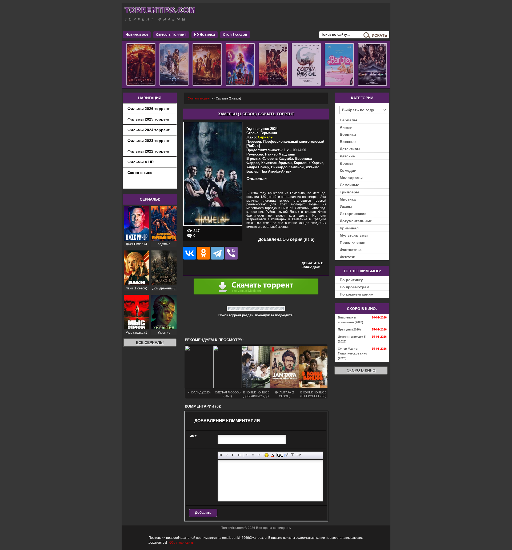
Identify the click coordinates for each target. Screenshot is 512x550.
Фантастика (351, 250)
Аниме (346, 127)
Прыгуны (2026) (349, 329)
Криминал (349, 228)
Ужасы (346, 206)
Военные (348, 142)
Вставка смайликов (266, 455)
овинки (204, 35)
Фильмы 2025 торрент (148, 119)
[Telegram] (217, 253)
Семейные (349, 185)
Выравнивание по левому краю (247, 455)
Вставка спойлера (298, 455)
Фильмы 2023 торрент (148, 140)
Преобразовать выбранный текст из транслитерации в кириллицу (292, 455)
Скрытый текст (280, 455)
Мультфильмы (354, 235)
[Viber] (231, 253)
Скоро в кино (140, 172)
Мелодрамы (351, 178)
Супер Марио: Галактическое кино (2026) (352, 353)
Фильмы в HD (140, 162)
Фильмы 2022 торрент (148, 151)
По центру (253, 455)
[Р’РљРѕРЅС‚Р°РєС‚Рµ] (189, 253)
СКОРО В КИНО (361, 370)
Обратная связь (181, 542)
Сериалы (265, 137)
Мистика (348, 199)
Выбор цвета (273, 455)
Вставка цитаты (286, 455)
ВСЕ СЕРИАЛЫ (150, 342)
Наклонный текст (227, 455)
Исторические (353, 214)
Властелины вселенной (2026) (350, 320)
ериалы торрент (171, 35)
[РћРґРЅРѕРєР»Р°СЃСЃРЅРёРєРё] (203, 253)
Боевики (348, 134)
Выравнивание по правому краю (259, 455)
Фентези (347, 257)
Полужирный (221, 455)
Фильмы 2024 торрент (148, 130)
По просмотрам (354, 287)
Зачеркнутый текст (239, 455)
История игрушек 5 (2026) (352, 339)
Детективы (350, 149)
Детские (347, 156)
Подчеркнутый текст (233, 455)
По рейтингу (351, 280)
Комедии (348, 170)
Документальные (356, 221)
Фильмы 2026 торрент (148, 108)
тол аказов (235, 35)
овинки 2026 (137, 35)
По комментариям (356, 294)
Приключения (352, 242)
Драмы (346, 163)
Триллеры (349, 192)
